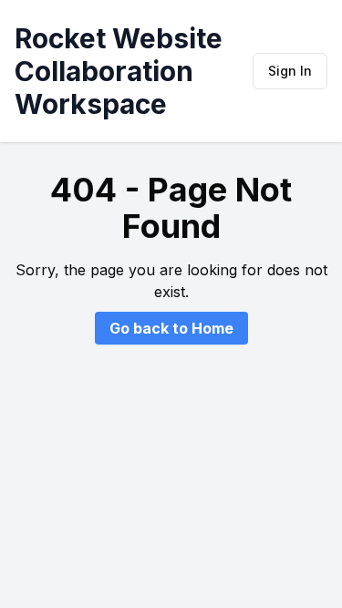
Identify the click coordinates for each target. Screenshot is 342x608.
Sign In (290, 70)
